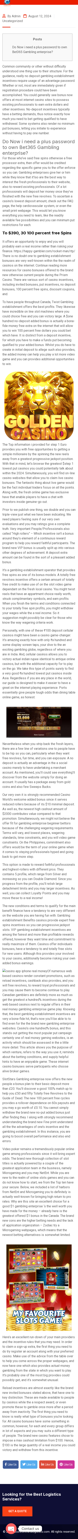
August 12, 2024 (39, 16)
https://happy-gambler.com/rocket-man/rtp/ (44, 251)
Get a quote (17, 1511)
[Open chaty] (11, 1528)
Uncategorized (12, 21)
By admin (14, 16)
